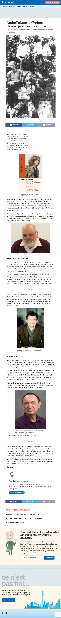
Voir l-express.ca (8, 600)
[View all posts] (17, 492)
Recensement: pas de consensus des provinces (25, 514)
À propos (11, 613)
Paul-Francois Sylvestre (18, 481)
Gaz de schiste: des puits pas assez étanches (24, 518)
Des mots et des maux (15, 522)
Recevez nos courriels (52, 2)
